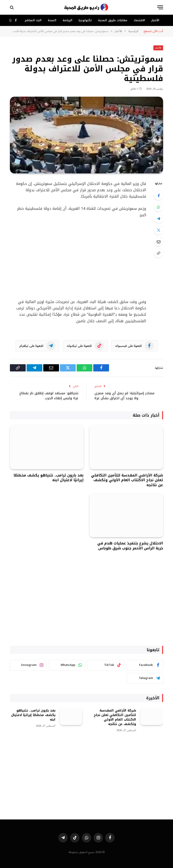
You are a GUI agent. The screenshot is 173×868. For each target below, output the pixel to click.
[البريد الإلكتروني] (158, 241)
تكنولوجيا (85, 20)
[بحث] (12, 7)
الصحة (52, 20)
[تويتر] (158, 230)
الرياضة (67, 20)
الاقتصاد (139, 20)
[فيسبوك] (158, 195)
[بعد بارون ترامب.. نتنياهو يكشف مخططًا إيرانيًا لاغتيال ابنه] (47, 447)
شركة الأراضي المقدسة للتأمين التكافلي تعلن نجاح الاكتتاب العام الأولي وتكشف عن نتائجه (127, 480)
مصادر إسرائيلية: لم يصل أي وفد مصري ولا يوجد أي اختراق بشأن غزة (124, 395)
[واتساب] (158, 207)
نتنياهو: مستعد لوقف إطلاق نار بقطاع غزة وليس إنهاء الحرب (48, 395)
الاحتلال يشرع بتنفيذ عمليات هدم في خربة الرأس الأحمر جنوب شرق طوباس (130, 546)
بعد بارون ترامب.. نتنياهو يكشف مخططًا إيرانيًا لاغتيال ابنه (49, 478)
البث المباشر (33, 20)
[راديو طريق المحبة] (86, 7)
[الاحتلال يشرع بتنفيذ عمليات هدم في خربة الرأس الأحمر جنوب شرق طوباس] (126, 515)
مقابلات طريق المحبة (112, 20)
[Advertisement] (86, 604)
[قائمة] (160, 7)
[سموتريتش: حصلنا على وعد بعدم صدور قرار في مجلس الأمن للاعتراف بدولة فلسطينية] (86, 135)
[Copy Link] (158, 253)
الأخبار (155, 20)
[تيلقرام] (158, 218)
